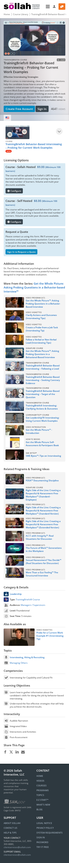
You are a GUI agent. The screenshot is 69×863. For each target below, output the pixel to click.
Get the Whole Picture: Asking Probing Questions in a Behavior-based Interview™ (34, 287)
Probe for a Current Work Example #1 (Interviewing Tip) (49, 635)
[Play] (59, 131)
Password (42, 842)
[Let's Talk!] (62, 6)
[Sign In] (54, 6)
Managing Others (19, 662)
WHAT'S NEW (43, 804)
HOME (39, 776)
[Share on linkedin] (17, 752)
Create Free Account (19, 109)
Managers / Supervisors (33, 605)
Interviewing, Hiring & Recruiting (27, 657)
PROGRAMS (42, 790)
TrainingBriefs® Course (28, 599)
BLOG (39, 809)
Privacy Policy (45, 827)
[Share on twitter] (11, 752)
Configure (15, 190)
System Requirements (49, 832)
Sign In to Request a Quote (21, 251)
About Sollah (12, 823)
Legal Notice (44, 823)
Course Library (20, 14)
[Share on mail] (22, 752)
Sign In (42, 109)
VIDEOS (40, 780)
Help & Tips (10, 832)
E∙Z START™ (42, 799)
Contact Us (10, 827)
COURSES (41, 785)
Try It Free (42, 847)
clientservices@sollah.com (17, 847)
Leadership (16, 594)
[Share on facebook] (5, 752)
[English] (7, 118)
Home (7, 14)
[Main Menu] (46, 6)
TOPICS (40, 795)
